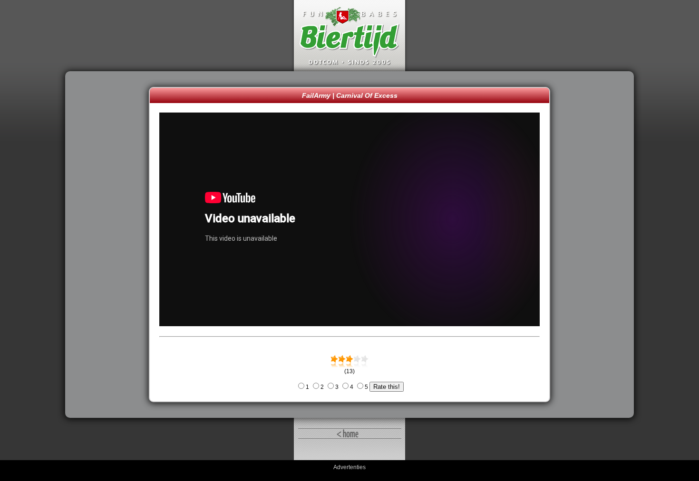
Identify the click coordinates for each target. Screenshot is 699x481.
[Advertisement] (109, 244)
